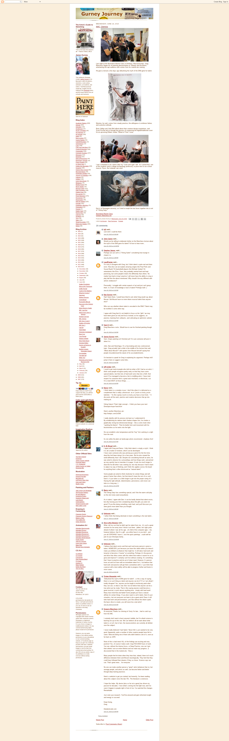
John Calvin (108, 239)
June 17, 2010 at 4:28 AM (111, 518)
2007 (79, 379)
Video (77, 220)
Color (77, 145)
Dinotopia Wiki (80, 468)
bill (105, 229)
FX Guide (78, 561)
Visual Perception (81, 222)
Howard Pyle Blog (81, 476)
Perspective (79, 198)
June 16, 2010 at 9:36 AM (111, 234)
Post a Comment (103, 716)
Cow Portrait (82, 336)
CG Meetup (79, 553)
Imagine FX (79, 563)
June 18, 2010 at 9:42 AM (111, 572)
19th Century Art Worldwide (83, 490)
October (81, 273)
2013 (79, 260)
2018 (79, 249)
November (82, 271)
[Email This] (133, 219)
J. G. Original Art (80, 464)
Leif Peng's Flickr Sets (82, 480)
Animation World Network (83, 537)
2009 (79, 375)
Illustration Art (79, 478)
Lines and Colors (81, 482)
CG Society (79, 555)
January (81, 372)
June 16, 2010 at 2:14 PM (111, 320)
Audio (77, 136)
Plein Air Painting (80, 201)
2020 (79, 244)
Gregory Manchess (111, 609)
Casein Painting (80, 140)
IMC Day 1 (82, 325)
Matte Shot (79, 545)
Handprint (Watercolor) (82, 498)
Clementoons (79, 143)
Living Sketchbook (81, 181)
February (82, 370)
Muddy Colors (80, 484)
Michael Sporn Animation (83, 547)
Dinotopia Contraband (85, 332)
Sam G (106, 325)
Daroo (106, 388)
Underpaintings (80, 502)
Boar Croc (82, 334)
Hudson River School (82, 170)
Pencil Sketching (80, 196)
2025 (79, 233)
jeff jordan (107, 367)
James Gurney (84, 79)
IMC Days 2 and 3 (84, 321)
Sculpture (78, 216)
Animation (78, 127)
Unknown (107, 513)
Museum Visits (80, 188)
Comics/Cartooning (81, 149)
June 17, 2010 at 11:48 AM (111, 539)
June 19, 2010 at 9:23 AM (111, 604)
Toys (77, 218)
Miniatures (79, 183)
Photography (79, 199)
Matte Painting (80, 565)
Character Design (81, 514)
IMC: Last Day (83, 310)
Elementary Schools (81, 160)
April (80, 366)
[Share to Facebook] (142, 219)
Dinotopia (86, 90)
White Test (82, 357)
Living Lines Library (81, 543)
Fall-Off (81, 327)
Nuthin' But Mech (81, 566)
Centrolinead (82, 299)
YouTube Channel (81, 456)
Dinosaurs (79, 155)
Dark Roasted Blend (81, 559)
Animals (78, 125)
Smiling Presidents (84, 284)
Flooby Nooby (80, 539)
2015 (79, 255)
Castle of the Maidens (85, 291)
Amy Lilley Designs (111, 523)
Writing (78, 226)
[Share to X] (139, 219)
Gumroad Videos (81, 462)
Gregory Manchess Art (104, 215)
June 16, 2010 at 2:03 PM (111, 290)
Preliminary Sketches (82, 205)
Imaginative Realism (81, 173)
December (82, 269)
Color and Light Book (82, 147)
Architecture (79, 129)
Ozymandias (82, 353)
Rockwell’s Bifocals (84, 302)
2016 (79, 253)
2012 (79, 262)
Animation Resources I (82, 534)
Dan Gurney (108, 295)
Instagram (79, 458)
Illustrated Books (80, 171)
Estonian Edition (83, 343)
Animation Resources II (82, 535)
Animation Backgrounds (82, 528)
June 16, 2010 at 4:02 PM (111, 362)
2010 (79, 266)
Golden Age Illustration (82, 166)
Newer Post (100, 720)
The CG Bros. (80, 568)
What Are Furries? (84, 293)
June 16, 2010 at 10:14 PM (111, 486)
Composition (79, 151)
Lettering (78, 177)
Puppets (78, 209)
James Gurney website (82, 460)
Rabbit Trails (79, 211)
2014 (79, 258)
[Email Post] (129, 218)
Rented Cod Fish (84, 316)
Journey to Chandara (82, 175)
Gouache (78, 168)
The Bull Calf (82, 355)
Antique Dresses (84, 297)
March (81, 368)
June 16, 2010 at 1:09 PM (111, 257)
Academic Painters (81, 123)
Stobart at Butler (83, 338)
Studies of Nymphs (84, 323)
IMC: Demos (82, 318)
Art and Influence (81, 494)
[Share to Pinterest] (145, 219)
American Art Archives (82, 474)
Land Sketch (79, 500)
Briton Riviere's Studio (85, 308)
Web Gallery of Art (81, 505)
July (80, 280)
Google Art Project (81, 496)
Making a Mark (80, 518)
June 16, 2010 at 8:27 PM (111, 441)
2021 (79, 242)
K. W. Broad (108, 446)
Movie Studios (80, 186)
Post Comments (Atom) (114, 724)
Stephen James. (110, 250)
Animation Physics (81, 530)
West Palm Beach (84, 341)
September (82, 275)
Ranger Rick (79, 212)
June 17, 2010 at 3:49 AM (111, 509)
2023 (79, 238)
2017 (79, 251)
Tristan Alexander (110, 576)
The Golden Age (80, 520)
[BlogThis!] (136, 219)
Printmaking (79, 207)
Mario (106, 490)
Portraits (78, 203)
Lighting (78, 179)
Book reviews (80, 138)
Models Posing (80, 184)
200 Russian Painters (82, 492)
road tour (78, 214)
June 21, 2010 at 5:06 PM (111, 711)
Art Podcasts (79, 132)
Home (125, 720)
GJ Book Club (80, 164)
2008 (79, 377)
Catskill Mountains (81, 141)
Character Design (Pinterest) (84, 516)
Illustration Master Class (104, 214)
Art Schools (79, 134)
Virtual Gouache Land (82, 503)
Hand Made (82, 329)
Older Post (149, 720)
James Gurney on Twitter (83, 466)
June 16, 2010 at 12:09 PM (111, 246)
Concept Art (79, 557)
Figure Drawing (80, 162)
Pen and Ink (79, 194)
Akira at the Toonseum (85, 286)
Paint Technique (80, 190)
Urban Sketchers (81, 521)
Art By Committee (81, 130)
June (81, 282)
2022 (79, 240)
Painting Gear (80, 192)
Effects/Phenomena (81, 158)
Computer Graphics (81, 153)
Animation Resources (82, 532)
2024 (79, 236)
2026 (79, 231)
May (80, 364)
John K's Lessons (81, 541)
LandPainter (108, 262)
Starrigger (82, 295)
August (81, 277)
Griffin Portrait (83, 288)
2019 (79, 247)
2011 (79, 264)
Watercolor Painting (81, 224)
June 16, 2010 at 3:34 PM (111, 332)
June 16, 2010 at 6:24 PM (111, 383)
